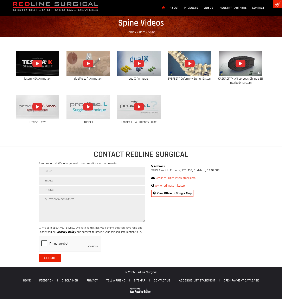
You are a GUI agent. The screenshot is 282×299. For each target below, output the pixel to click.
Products (191, 8)
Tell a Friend (115, 280)
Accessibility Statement (197, 280)
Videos (208, 8)
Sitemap (139, 280)
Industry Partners (233, 8)
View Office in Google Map (174, 193)
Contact (258, 8)
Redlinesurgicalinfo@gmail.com (175, 178)
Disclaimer (70, 280)
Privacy (92, 280)
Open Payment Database (241, 280)
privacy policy (66, 232)
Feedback (46, 280)
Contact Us (162, 280)
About (174, 8)
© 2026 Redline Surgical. (141, 272)
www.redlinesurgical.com (171, 186)
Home (130, 32)
